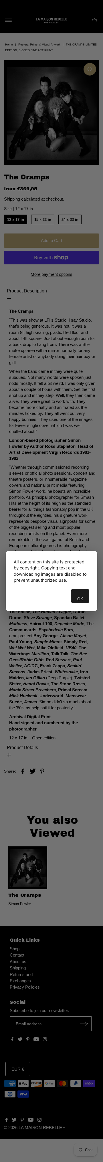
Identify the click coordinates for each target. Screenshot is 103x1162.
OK (80, 599)
